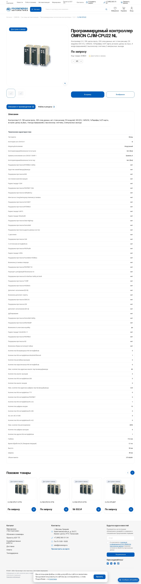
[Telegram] (115, 563)
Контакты (80, 2)
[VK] (111, 563)
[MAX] (118, 563)
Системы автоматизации (30, 17)
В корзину (87, 94)
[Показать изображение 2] (20, 93)
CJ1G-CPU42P (110, 502)
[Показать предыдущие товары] (128, 473)
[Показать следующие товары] (132, 473)
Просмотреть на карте (60, 549)
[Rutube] (108, 563)
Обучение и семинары (15, 534)
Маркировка (56, 2)
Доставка (10, 546)
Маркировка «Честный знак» (13, 530)
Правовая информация (13, 577)
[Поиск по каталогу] (76, 9)
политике (53, 579)
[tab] (21, 106)
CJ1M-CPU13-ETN (79, 502)
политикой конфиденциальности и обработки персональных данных (120, 544)
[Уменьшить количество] (73, 61)
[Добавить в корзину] (33, 509)
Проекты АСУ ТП (67, 2)
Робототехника (30, 2)
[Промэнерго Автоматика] (17, 9)
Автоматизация (44, 2)
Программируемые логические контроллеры (55, 17)
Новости (20, 2)
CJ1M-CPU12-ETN (47, 502)
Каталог (9, 17)
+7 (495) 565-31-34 (61, 538)
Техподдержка (12, 553)
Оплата (9, 550)
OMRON (16, 17)
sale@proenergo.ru (61, 545)
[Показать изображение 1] (11, 93)
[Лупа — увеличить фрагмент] (65, 83)
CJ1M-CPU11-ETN (15, 502)
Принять (99, 577)
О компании (10, 2)
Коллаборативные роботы (14, 542)
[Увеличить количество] (81, 61)
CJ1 (74, 17)
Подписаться (121, 554)
